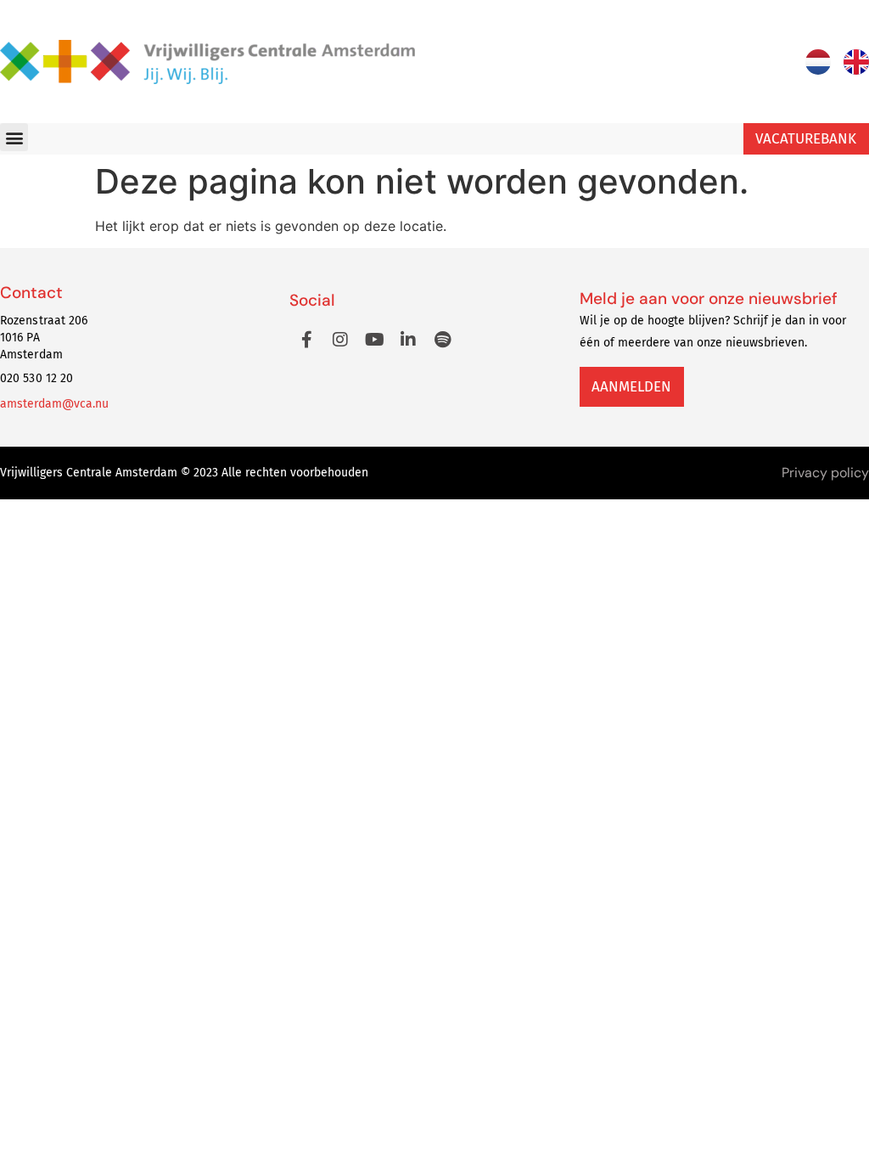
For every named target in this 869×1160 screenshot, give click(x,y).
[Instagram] (340, 340)
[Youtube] (374, 340)
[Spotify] (442, 340)
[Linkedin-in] (408, 340)
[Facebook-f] (306, 340)
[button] (14, 137)
